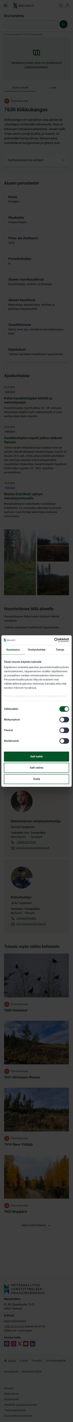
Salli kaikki (36, 756)
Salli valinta (36, 767)
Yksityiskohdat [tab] (36, 649)
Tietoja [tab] (60, 649)
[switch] (64, 719)
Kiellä (36, 778)
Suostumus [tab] (13, 649)
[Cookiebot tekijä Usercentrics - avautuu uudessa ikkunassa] (54, 640)
